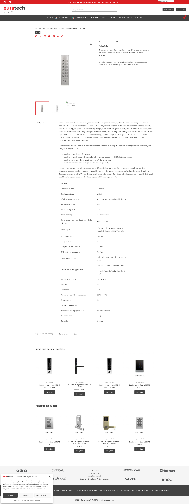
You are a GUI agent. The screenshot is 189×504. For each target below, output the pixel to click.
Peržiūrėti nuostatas (43, 495)
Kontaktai (37, 500)
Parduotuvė (47, 28)
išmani (110, 65)
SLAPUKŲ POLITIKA (112, 490)
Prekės (50, 18)
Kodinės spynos (141, 62)
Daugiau (139, 392)
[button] (50, 477)
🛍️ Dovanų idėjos (80, 18)
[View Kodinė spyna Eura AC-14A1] (42, 108)
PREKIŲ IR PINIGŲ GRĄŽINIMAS (64, 490)
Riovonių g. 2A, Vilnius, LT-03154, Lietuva (94, 479)
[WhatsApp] (62, 36)
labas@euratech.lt (94, 476)
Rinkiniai (94, 18)
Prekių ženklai (125, 18)
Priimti (10, 495)
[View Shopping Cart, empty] (184, 18)
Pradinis (38, 28)
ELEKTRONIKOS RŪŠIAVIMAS (160, 490)
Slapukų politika (18, 500)
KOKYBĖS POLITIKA (98, 490)
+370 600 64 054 (94, 473)
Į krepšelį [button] (49, 392)
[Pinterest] (49, 36)
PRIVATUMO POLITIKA (127, 490)
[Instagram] (10, 2)
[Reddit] (54, 36)
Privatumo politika (29, 500)
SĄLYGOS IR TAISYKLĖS (142, 490)
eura (105, 65)
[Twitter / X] (41, 36)
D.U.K (89, 490)
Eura (38, 32)
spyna (120, 65)
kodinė (115, 65)
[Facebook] (4, 2)
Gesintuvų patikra (108, 18)
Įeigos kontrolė (58, 28)
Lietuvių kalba (164, 1)
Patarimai (138, 18)
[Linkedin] (45, 36)
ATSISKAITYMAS (81, 490)
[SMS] (58, 36)
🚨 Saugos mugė (62, 18)
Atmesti (26, 495)
